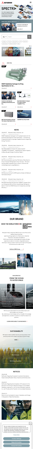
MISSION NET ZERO (12, 43)
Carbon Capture (15, 41)
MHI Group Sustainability (15, 348)
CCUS (20, 41)
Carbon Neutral (4, 43)
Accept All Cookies (16, 445)
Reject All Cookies (16, 442)
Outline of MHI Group (15, 249)
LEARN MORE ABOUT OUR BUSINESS (16, 321)
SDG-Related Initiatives (15, 361)
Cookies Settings (16, 438)
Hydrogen (4, 41)
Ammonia (9, 41)
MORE (15, 339)
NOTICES (16, 372)
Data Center (25, 41)
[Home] (7, 2)
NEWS (16, 130)
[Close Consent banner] (30, 423)
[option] (13, 51)
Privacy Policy (16, 434)
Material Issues (15, 354)
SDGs (18, 43)
